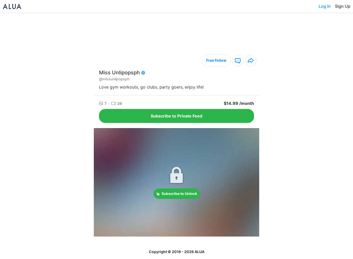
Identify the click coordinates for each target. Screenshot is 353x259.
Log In (325, 6)
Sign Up (342, 6)
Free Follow (216, 60)
